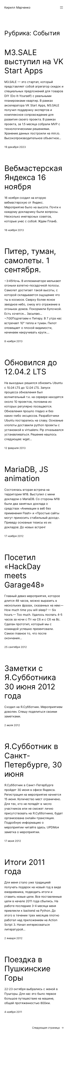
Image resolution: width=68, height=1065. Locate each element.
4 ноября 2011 (13, 1011)
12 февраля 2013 (15, 447)
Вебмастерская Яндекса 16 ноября (33, 177)
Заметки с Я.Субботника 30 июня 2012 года (30, 682)
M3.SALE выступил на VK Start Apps (33, 61)
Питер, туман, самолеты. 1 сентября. (30, 260)
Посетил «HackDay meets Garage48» (24, 571)
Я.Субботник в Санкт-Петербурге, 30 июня (33, 760)
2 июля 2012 (12, 725)
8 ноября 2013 (13, 341)
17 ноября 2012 (14, 536)
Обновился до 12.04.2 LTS (30, 367)
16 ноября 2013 (14, 230)
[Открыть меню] (61, 7)
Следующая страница (48, 1027)
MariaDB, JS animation (26, 474)
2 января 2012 (13, 938)
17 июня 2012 (12, 840)
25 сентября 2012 (15, 646)
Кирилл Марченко (17, 7)
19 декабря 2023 (15, 146)
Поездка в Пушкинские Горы (27, 968)
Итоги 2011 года (24, 867)
